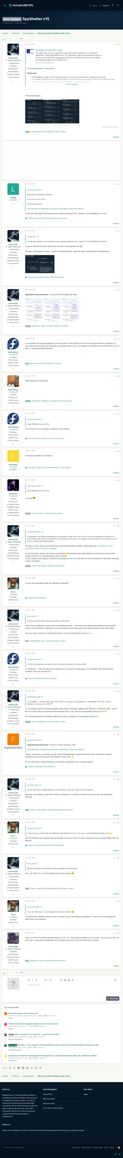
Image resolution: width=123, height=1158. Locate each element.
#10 (118, 526)
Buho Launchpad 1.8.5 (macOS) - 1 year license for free (34, 1034)
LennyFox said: (32, 785)
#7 (118, 414)
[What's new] (112, 5)
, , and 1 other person (51, 401)
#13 (118, 654)
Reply (117, 137)
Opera (10, 1018)
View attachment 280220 (74, 209)
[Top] (115, 1147)
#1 (118, 44)
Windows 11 (12, 1060)
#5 (118, 339)
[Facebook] (3, 1135)
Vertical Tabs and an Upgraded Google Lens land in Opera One (33, 1024)
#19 (118, 901)
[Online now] (13, 491)
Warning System (49, 1099)
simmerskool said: (34, 532)
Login (86, 1094)
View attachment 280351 (74, 749)
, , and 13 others (48, 132)
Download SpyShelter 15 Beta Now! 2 (41, 68)
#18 (118, 858)
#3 (118, 231)
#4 (118, 290)
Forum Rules (47, 1094)
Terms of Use (86, 1147)
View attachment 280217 (36, 199)
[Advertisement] (61, 161)
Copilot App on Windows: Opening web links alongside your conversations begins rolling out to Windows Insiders (52, 1056)
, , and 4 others (47, 218)
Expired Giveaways (15, 1039)
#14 (118, 691)
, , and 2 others (46, 363)
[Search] (118, 5)
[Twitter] (7, 1135)
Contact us (76, 1147)
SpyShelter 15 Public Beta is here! (49, 50)
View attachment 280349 (36, 749)
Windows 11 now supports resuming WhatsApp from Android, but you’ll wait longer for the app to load (54, 1045)
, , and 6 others (48, 960)
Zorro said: (31, 616)
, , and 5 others (47, 513)
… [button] (13, 38)
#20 (118, 933)
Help (106, 1147)
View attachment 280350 (55, 749)
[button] (4, 5)
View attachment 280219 (55, 209)
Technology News (15, 1050)
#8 (118, 451)
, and (42, 678)
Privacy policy (98, 1147)
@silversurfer (83, 343)
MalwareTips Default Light (15, 1147)
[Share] (115, 44)
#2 (118, 184)
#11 (118, 579)
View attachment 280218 (36, 209)
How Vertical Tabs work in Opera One (23, 1013)
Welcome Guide (49, 1103)
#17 (118, 823)
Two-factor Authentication (53, 1108)
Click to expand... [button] (72, 84)
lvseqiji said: (31, 237)
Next (21, 39)
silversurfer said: (33, 190)
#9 (118, 480)
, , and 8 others (46, 277)
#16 (118, 779)
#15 (118, 734)
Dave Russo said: (33, 419)
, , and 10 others (49, 326)
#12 (118, 610)
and (37, 598)
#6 (118, 376)
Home (111, 1147)
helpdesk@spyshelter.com (66, 558)
